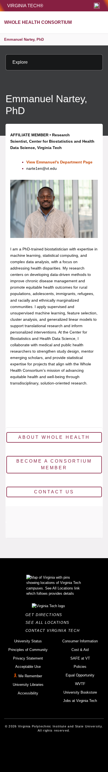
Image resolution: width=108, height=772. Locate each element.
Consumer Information (80, 641)
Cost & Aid (80, 650)
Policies (80, 667)
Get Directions (45, 615)
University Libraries (28, 685)
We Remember (30, 676)
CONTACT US (54, 491)
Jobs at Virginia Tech (80, 701)
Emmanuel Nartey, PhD (24, 39)
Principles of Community (28, 650)
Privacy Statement (28, 658)
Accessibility (28, 693)
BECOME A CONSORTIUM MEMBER (54, 464)
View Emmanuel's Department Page (59, 162)
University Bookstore (80, 692)
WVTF (80, 684)
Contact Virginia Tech (54, 631)
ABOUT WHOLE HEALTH (54, 437)
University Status (28, 641)
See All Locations (49, 622)
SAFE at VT (80, 658)
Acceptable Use (28, 667)
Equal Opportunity (80, 675)
